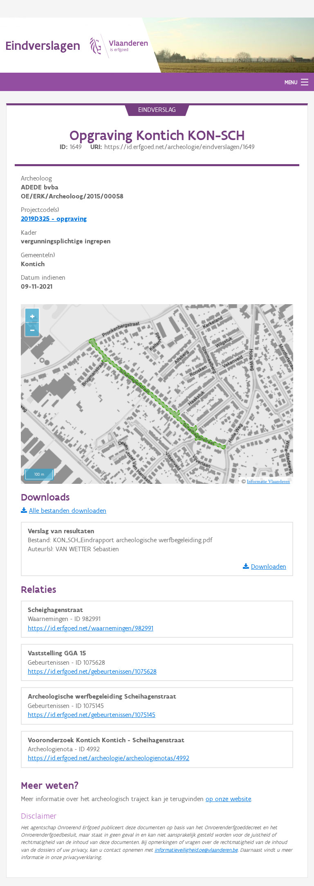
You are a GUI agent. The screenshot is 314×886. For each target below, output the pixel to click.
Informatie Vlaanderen (268, 481)
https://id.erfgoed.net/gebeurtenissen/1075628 (92, 671)
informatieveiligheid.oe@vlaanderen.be (196, 850)
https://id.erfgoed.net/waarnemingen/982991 (90, 628)
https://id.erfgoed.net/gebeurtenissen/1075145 (91, 715)
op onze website (228, 799)
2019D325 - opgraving (54, 219)
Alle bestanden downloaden (67, 510)
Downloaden (268, 566)
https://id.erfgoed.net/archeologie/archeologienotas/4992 (108, 758)
